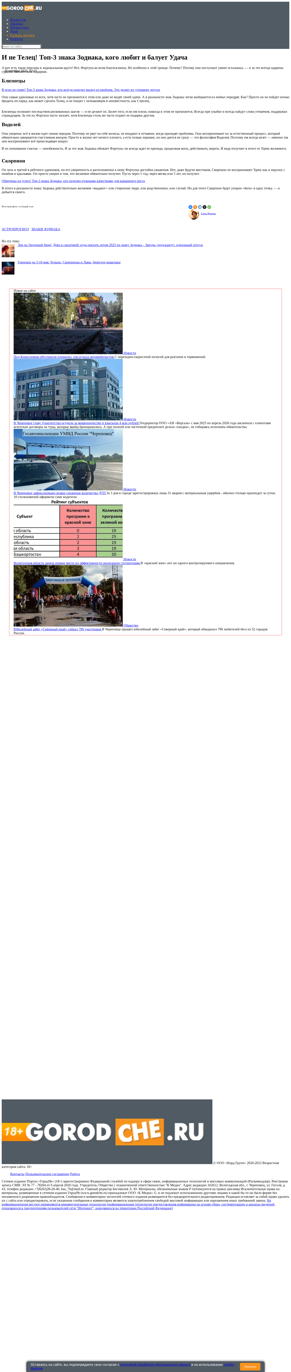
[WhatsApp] (209, 207)
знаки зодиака (45, 229)
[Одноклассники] (195, 207)
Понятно (250, 1366)
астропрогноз (15, 229)
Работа (16, 39)
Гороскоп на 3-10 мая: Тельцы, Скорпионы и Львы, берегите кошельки (69, 262)
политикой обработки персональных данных (155, 1364)
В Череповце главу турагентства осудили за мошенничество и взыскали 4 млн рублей (77, 423)
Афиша (16, 23)
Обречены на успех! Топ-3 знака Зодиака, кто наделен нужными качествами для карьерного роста (73, 181)
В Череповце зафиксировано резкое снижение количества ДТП (60, 493)
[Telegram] (200, 207)
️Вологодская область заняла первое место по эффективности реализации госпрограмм (77, 563)
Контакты (17, 1174)
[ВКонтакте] (190, 207)
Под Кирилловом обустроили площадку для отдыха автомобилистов (64, 357)
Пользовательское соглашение (47, 1174)
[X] (204, 207)
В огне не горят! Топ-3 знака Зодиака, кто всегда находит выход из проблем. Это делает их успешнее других (81, 90)
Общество (19, 27)
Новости (18, 20)
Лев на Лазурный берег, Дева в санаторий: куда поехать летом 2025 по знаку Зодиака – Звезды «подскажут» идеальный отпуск (110, 245)
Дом (14, 31)
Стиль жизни (22, 35)
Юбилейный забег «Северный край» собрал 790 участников (58, 629)
